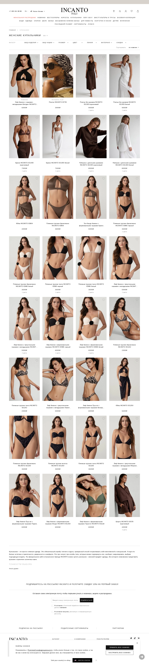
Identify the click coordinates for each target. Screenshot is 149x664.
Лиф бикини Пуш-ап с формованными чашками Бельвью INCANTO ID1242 (91, 407)
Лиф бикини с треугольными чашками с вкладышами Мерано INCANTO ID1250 (124, 465)
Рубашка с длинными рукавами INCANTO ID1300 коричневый (91, 164)
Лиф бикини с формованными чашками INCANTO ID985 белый (91, 346)
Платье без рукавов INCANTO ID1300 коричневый (91, 103)
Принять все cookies (119, 647)
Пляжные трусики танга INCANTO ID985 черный (58, 285)
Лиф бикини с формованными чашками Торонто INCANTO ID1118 (91, 523)
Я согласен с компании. (71, 606)
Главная (12, 30)
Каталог (56, 639)
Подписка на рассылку (31, 628)
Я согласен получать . (72, 612)
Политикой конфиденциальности (40, 650)
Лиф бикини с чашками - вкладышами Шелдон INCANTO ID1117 (24, 103)
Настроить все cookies (120, 652)
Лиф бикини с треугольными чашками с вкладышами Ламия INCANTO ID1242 (57, 407)
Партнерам (118, 628)
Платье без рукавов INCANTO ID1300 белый (124, 103)
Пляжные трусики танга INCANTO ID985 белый (91, 285)
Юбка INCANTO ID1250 (124, 405)
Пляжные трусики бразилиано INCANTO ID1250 (24, 465)
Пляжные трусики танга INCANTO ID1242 (24, 406)
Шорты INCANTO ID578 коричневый (124, 523)
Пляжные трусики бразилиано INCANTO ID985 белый (24, 285)
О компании (80, 639)
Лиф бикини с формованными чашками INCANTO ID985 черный (57, 346)
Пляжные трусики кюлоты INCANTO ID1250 (58, 465)
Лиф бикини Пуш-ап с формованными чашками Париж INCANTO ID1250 (24, 523)
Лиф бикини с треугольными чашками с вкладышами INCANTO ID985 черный (124, 285)
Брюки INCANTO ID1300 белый (57, 163)
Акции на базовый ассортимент (74, 2)
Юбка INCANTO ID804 (24, 223)
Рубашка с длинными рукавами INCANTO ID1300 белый (124, 164)
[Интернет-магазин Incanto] (74, 11)
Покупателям (103, 639)
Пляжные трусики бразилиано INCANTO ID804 (57, 224)
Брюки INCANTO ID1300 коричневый (24, 164)
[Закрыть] (137, 643)
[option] (74, 2)
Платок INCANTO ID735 (58, 102)
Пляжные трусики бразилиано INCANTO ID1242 (124, 346)
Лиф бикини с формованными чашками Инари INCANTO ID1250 (57, 523)
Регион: (38, 11)
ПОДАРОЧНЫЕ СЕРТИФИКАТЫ (74, 628)
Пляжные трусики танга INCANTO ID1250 (91, 465)
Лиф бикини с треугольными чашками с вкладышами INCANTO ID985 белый (24, 346)
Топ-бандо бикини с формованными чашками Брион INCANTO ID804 (91, 225)
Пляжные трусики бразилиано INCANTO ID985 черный (124, 224)
